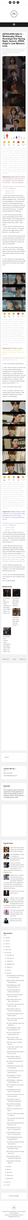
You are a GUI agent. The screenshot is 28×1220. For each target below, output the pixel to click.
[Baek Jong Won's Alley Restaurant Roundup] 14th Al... (15, 981)
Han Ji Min (22, 49)
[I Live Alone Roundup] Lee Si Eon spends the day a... (15, 1072)
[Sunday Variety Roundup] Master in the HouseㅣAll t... (15, 1053)
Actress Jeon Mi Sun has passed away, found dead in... (14, 996)
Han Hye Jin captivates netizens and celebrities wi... (15, 1024)
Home (14, 659)
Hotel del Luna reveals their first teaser (14, 1110)
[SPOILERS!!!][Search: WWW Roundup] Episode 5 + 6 (13, 1029)
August (8, 967)
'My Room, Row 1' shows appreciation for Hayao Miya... (14, 1038)
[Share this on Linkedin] (14, 581)
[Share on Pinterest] (12, 581)
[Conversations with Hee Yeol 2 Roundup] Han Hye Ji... (14, 1148)
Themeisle (12, 1215)
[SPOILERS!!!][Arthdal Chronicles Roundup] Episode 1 (14, 1138)
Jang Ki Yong (9, 51)
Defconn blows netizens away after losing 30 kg (16, 920)
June (8, 973)
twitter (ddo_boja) (8, 773)
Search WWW (8, 52)
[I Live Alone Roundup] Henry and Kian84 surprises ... (15, 1015)
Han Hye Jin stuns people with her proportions (15, 1062)
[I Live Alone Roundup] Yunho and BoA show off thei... (15, 1095)
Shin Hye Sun (14, 52)
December (9, 955)
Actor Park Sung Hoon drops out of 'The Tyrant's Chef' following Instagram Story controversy (17, 913)
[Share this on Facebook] (6, 581)
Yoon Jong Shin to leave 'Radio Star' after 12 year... (15, 1119)
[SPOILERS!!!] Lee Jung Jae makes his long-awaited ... (15, 1067)
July (8, 970)
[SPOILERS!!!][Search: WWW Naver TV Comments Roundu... (15, 977)
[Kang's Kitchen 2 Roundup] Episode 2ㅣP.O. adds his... (14, 1105)
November (9, 958)
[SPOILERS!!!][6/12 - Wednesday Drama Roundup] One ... (14, 1081)
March (8, 1172)
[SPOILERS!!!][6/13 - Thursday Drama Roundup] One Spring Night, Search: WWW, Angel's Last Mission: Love (6, 644)
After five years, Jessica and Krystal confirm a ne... (15, 1152)
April (8, 1170)
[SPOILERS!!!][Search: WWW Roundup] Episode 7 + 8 (13, 986)
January (9, 1178)
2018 (6, 1182)
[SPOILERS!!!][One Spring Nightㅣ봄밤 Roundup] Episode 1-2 (16, 621)
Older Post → (23, 659)
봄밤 (18, 52)
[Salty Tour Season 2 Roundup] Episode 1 (14, 1043)
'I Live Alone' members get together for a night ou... (15, 1114)
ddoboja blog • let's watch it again (18, 1211)
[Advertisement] (14, 820)
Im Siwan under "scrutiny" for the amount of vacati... (15, 1048)
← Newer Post (5, 659)
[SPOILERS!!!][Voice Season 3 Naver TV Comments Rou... (14, 1091)
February (9, 1175)
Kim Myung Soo (15, 51)
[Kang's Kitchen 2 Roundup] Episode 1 (14, 1162)
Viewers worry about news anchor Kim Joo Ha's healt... (15, 1019)
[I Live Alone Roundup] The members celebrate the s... (14, 991)
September (9, 964)
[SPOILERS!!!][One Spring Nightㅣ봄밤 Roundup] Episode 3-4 (16, 602)
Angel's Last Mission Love (14, 49)
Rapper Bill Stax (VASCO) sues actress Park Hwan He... (14, 1000)
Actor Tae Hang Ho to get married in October (15, 1086)
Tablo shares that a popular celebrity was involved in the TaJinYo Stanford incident (17, 849)
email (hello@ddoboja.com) (10, 776)
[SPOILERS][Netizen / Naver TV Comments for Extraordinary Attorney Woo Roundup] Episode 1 (17, 857)
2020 (6, 950)
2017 (6, 1185)
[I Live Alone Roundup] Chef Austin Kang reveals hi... (15, 1143)
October (9, 961)
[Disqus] (14, 686)
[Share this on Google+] (10, 581)
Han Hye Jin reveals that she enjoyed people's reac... (13, 1034)
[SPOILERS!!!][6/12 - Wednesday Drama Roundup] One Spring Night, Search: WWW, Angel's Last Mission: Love (13, 39)
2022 (6, 944)
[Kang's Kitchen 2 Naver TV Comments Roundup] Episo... (14, 1010)
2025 (6, 938)
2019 (6, 953)
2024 (6, 941)
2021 (6, 947)
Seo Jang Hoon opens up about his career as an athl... (15, 1005)
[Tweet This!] (8, 581)
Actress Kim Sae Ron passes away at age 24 (17, 892)
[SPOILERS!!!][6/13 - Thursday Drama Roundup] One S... (14, 1076)
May (8, 1167)
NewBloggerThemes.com (14, 1217)
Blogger (17, 1196)
